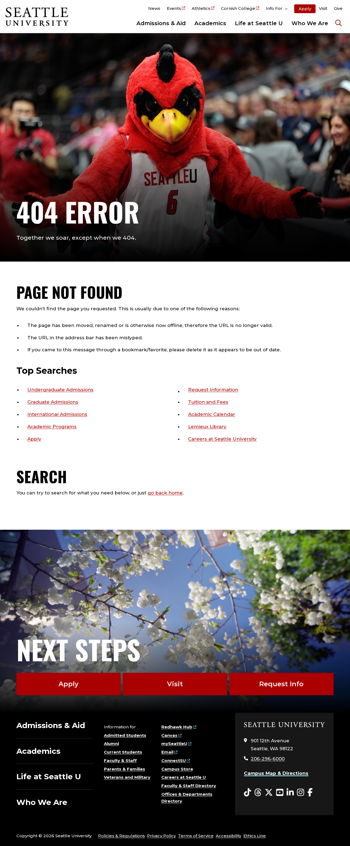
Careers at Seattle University (222, 439)
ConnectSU (173, 760)
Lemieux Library (207, 426)
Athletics (201, 8)
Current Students (123, 752)
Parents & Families (124, 769)
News (154, 8)
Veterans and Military (127, 777)
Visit (323, 8)
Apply (305, 8)
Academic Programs (52, 426)
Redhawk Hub (176, 726)
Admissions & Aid (161, 23)
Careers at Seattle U (183, 777)
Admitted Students (125, 735)
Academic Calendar (211, 414)
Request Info (281, 684)
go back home (165, 493)
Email (167, 752)
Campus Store (177, 769)
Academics (210, 23)
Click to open (276, 9)
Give (338, 8)
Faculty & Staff (120, 760)
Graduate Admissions (52, 402)
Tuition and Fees (208, 402)
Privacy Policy (161, 835)
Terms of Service (196, 835)
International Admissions (57, 414)
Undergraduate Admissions (60, 389)
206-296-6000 (268, 758)
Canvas (169, 735)
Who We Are (309, 23)
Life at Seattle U (259, 23)
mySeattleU (174, 743)
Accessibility (228, 835)
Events (174, 8)
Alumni (111, 743)
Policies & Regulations (121, 835)
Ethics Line (254, 835)
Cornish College (238, 8)
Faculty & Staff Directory (188, 785)
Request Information (213, 389)
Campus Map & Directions (276, 773)
